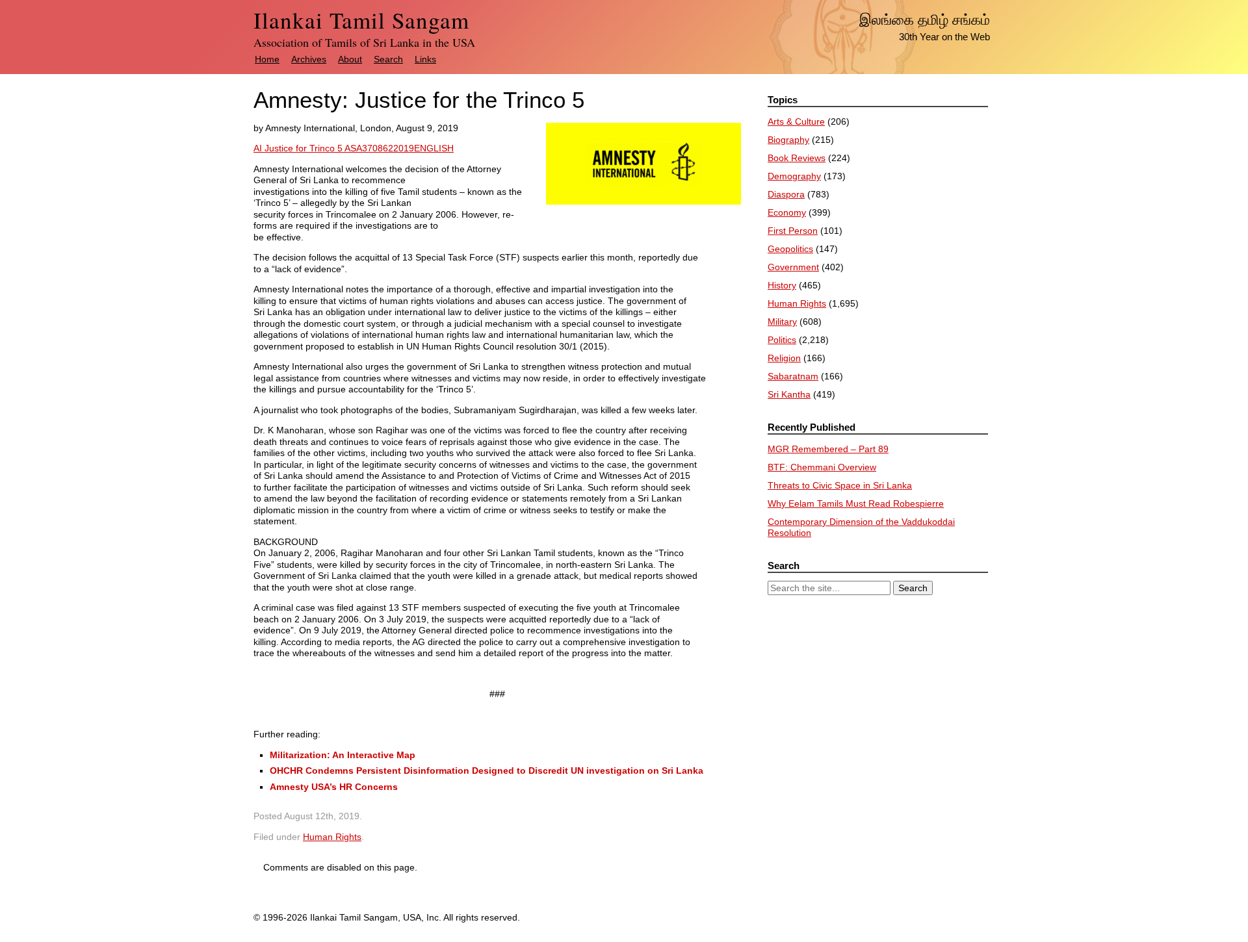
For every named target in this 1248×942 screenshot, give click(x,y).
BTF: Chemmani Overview (822, 467)
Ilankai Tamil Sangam (361, 20)
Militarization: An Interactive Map (342, 755)
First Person (793, 230)
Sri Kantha (789, 394)
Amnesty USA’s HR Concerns (334, 787)
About (350, 59)
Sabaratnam (793, 376)
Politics (782, 340)
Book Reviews (797, 158)
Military (782, 321)
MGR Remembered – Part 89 (828, 449)
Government (793, 267)
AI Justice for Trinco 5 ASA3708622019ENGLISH (354, 148)
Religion (784, 358)
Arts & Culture (796, 121)
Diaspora (786, 194)
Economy (787, 212)
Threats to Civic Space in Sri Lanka (840, 485)
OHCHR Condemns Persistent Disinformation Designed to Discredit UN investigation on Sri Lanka (486, 770)
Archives (308, 59)
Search (388, 59)
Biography (788, 139)
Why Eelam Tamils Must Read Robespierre (856, 503)
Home (267, 59)
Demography (794, 176)
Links (425, 59)
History (782, 285)
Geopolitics (790, 249)
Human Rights (332, 837)
